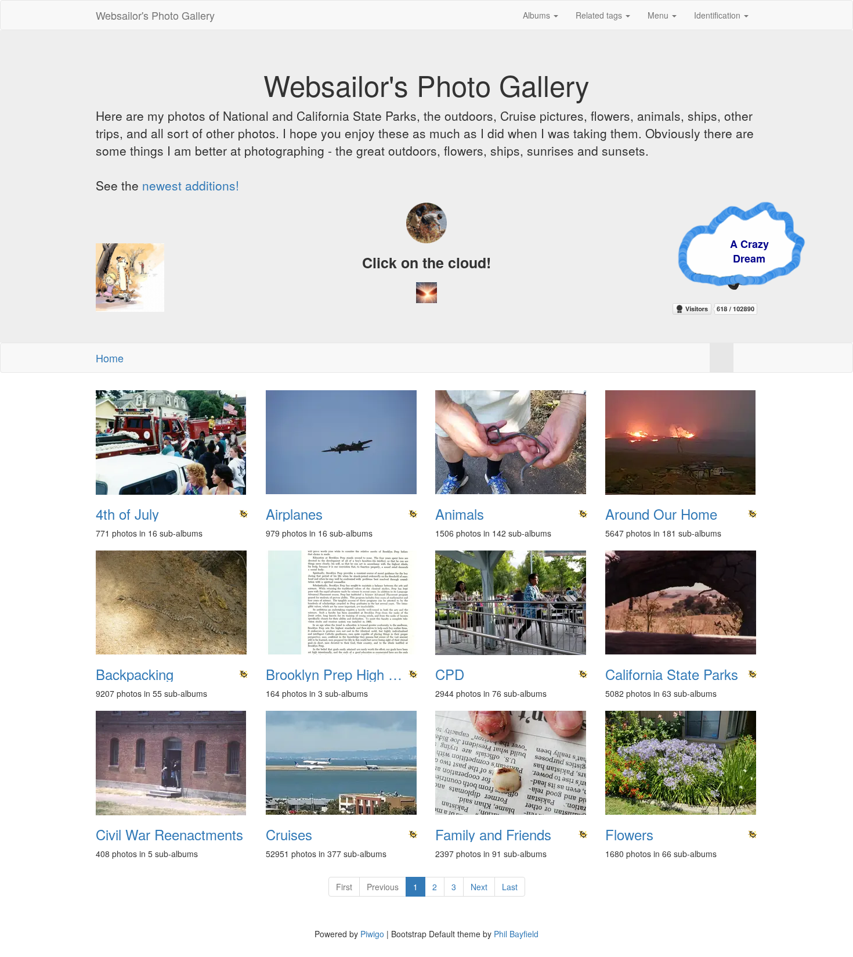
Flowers (629, 834)
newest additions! (190, 185)
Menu (659, 15)
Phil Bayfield (516, 934)
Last (510, 887)
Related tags (600, 15)
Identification (718, 15)
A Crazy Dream (673, 251)
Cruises (289, 834)
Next (479, 887)
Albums (537, 15)
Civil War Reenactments (169, 834)
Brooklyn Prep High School (342, 674)
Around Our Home (661, 513)
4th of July (127, 513)
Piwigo (372, 934)
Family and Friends (493, 834)
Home (110, 357)
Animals (459, 513)
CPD (449, 674)
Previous (383, 887)
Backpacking (135, 674)
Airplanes (294, 513)
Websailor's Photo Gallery (155, 15)
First (344, 887)
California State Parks (671, 674)
